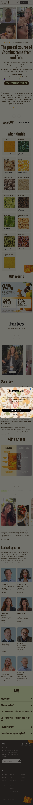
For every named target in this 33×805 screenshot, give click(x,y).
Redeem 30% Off (16, 410)
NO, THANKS (16, 414)
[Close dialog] (31, 389)
